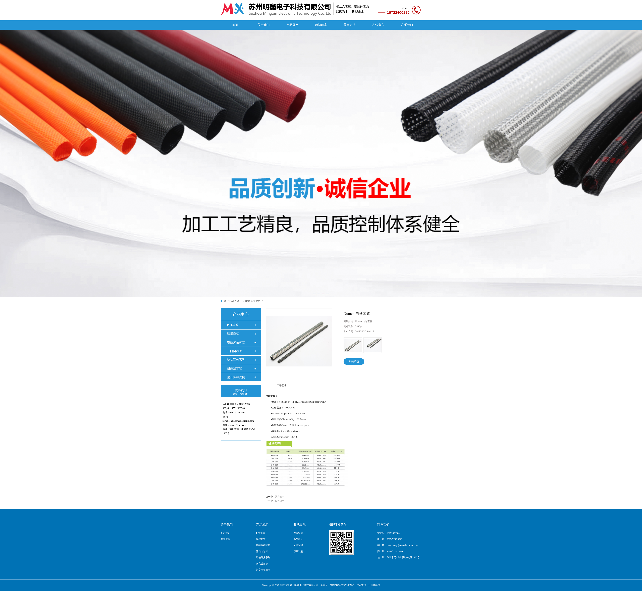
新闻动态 (321, 25)
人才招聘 (298, 545)
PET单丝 (232, 325)
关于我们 (264, 25)
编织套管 (233, 333)
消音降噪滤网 (236, 377)
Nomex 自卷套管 (252, 301)
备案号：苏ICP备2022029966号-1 (337, 585)
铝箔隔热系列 (236, 359)
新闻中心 (298, 539)
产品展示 (292, 25)
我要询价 (354, 361)
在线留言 (378, 25)
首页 (235, 25)
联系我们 (407, 25)
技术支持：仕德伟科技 (368, 585)
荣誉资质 (350, 25)
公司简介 (225, 533)
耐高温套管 (234, 368)
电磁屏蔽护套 (236, 342)
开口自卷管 (234, 351)
